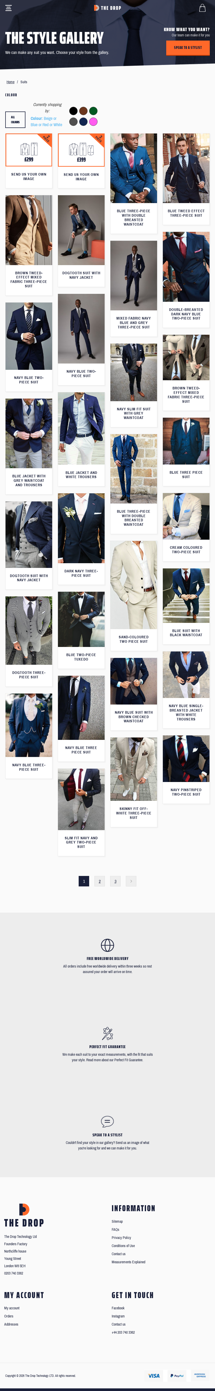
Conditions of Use (123, 1246)
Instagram (118, 1316)
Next (131, 881)
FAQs (115, 1230)
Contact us (119, 1254)
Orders (8, 1316)
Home (10, 82)
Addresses (11, 1324)
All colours (15, 119)
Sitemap (117, 1222)
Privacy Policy (121, 1238)
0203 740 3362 (13, 1273)
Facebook (118, 1308)
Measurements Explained (128, 1262)
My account (11, 1308)
